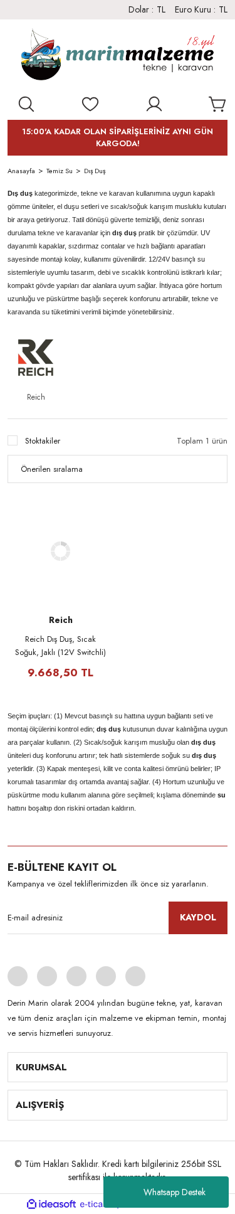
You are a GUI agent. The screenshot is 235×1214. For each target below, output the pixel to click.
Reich (61, 620)
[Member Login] (154, 104)
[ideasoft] (51, 1204)
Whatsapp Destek (175, 1192)
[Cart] (218, 104)
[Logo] (117, 57)
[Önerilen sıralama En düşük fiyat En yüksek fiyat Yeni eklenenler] (117, 469)
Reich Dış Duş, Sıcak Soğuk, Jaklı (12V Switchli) (60, 645)
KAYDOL (198, 917)
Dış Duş (94, 171)
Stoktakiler (42, 441)
